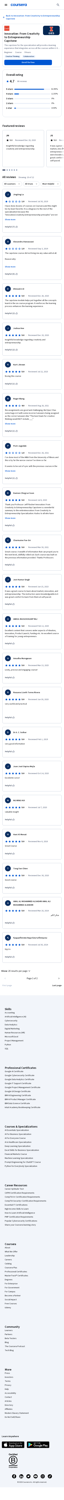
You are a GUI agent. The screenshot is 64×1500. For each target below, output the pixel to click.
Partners (8, 1334)
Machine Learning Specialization (19, 1158)
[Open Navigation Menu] (6, 4)
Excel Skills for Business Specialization (22, 1150)
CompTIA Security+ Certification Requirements (25, 1200)
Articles (8, 1401)
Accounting (10, 1012)
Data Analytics (11, 1024)
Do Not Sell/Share (12, 1417)
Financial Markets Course (16, 1154)
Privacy (8, 1385)
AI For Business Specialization (18, 1134)
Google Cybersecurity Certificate (19, 1075)
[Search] (58, 4)
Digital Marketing (12, 1028)
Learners (9, 1330)
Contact (8, 1397)
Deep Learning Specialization (18, 1146)
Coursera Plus (11, 1267)
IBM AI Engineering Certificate (18, 1095)
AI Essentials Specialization (17, 1130)
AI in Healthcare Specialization (18, 1142)
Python (8, 1044)
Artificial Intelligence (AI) (15, 1016)
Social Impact (11, 1299)
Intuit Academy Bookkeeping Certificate (22, 1107)
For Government (12, 1287)
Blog (7, 1342)
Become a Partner (13, 1295)
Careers (8, 1259)
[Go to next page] (59, 978)
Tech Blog (9, 1350)
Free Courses (11, 1303)
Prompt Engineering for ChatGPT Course (23, 1162)
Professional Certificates (16, 1271)
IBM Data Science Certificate (17, 1103)
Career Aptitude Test (14, 1188)
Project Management (14, 1040)
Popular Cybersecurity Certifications (21, 1220)
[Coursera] (19, 5)
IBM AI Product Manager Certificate (20, 1099)
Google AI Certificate (14, 1071)
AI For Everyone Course (15, 1138)
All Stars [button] (29, 183)
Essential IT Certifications (16, 1204)
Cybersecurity (11, 1020)
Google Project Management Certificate (22, 1087)
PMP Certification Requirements (19, 1216)
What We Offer (11, 1251)
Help (7, 1389)
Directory (9, 1405)
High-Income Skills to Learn (17, 1208)
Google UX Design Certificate (18, 1091)
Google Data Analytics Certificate (19, 1079)
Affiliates (9, 1409)
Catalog (8, 1263)
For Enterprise (11, 1283)
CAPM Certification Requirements (19, 1192)
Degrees (9, 1279)
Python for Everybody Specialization (21, 1166)
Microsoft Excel (11, 1036)
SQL (6, 1048)
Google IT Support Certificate (18, 1083)
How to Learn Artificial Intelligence (20, 1212)
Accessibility (10, 1393)
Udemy (8, 1307)
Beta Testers (11, 1338)
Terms (8, 1381)
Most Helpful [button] (48, 183)
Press (7, 1373)
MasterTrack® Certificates (16, 1275)
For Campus (10, 1291)
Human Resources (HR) (15, 1032)
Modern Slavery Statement (17, 1413)
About (7, 1247)
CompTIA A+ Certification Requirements (22, 1196)
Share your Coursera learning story (20, 1224)
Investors (9, 1377)
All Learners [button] (9, 183)
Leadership (10, 1255)
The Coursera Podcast (15, 1346)
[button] (16, 971)
